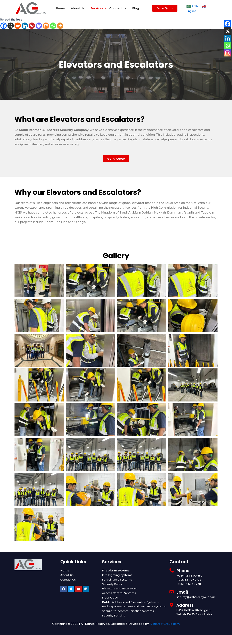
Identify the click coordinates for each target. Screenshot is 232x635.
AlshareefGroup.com (165, 624)
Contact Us (117, 8)
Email (182, 592)
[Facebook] (3, 26)
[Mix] (46, 26)
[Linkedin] (25, 26)
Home (60, 8)
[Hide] (230, 59)
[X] (10, 26)
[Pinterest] (32, 26)
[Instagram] (227, 52)
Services (96, 8)
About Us (77, 8)
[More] (60, 26)
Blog (135, 8)
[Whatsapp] (53, 26)
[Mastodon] (39, 26)
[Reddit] (17, 26)
